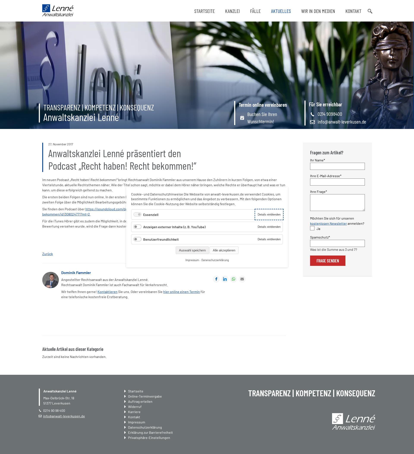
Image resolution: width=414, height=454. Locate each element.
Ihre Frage (318, 191)
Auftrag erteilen (140, 401)
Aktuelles (281, 11)
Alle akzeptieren (224, 250)
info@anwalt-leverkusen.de (342, 121)
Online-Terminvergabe (145, 396)
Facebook (216, 279)
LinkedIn (224, 279)
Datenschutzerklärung (145, 427)
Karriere (134, 412)
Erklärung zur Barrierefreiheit (150, 432)
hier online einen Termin (181, 292)
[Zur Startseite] (57, 15)
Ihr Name (317, 160)
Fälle (255, 11)
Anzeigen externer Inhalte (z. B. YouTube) (174, 227)
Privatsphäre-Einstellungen (149, 437)
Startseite (204, 11)
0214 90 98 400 (54, 410)
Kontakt (353, 11)
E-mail (242, 279)
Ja (318, 228)
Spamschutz (320, 237)
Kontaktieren (107, 292)
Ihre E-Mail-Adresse (325, 176)
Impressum (136, 422)
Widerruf (135, 406)
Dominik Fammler (76, 272)
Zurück (47, 254)
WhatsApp (233, 279)
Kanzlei (232, 11)
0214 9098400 (330, 114)
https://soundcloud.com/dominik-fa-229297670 (121, 209)
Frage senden (328, 260)
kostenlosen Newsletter (328, 223)
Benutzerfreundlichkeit (161, 239)
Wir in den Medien (318, 11)
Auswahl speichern (192, 250)
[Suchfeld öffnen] (369, 11)
